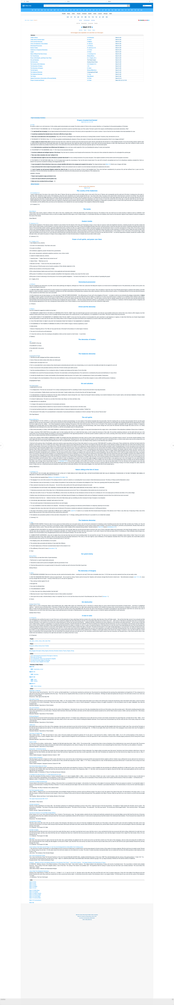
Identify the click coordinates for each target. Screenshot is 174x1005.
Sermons (81, 30)
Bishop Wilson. (90, 55)
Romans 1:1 (105, 596)
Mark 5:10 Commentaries (35, 900)
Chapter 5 (31, 20)
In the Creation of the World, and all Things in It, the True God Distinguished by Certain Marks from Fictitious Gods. (56, 847)
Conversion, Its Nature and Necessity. (38, 781)
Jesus (40, 641)
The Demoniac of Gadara (36, 66)
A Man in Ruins (34, 37)
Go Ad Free (3, 999)
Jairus (33, 641)
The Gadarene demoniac (87, 354)
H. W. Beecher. (90, 37)
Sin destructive (87, 602)
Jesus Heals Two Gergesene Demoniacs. (39, 871)
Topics (85, 30)
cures (34, 679)
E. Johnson (90, 43)
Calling (42, 650)
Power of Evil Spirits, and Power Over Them (41, 57)
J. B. (88, 66)
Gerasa (40, 645)
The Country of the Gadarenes (38, 64)
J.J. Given (89, 49)
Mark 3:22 (108, 164)
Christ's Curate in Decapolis (35, 757)
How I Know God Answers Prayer (37, 855)
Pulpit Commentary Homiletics (38, 117)
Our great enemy (87, 554)
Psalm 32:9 (100, 527)
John (43, 641)
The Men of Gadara (33, 830)
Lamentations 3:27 (111, 527)
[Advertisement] (87, 109)
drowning (34, 674)
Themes (89, 30)
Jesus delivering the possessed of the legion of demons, (44, 655)
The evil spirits (87, 417)
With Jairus (32, 838)
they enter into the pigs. (36, 657)
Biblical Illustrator (35, 184)
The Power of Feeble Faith (35, 733)
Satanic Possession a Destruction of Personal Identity (43, 78)
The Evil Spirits (34, 70)
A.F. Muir (89, 51)
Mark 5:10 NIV (32, 882)
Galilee (36, 645)
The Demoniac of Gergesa (37, 68)
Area (30, 650)
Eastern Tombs (34, 47)
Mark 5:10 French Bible (34, 896)
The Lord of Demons (34, 707)
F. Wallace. (89, 41)
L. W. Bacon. (90, 45)
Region (68, 650)
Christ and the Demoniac (36, 41)
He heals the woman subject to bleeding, (40, 660)
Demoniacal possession (87, 282)
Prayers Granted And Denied (87, 120)
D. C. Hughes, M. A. (91, 57)
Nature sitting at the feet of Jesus (87, 469)
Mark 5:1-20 (87, 188)
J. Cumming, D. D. (91, 53)
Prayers (65, 650)
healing (34, 681)
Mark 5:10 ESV (32, 885)
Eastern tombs (87, 221)
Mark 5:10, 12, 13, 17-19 (87, 122)
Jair (30, 641)
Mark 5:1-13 (32, 671)
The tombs (87, 209)
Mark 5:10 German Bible (35, 897)
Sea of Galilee (45, 645)
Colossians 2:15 (52, 548)
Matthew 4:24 (52, 477)
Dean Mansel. (90, 76)
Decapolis (31, 645)
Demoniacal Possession (36, 45)
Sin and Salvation (35, 60)
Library (93, 30)
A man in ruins (87, 615)
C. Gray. (89, 74)
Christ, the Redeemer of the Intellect (39, 43)
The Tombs (33, 76)
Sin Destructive (34, 62)
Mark (28, 20)
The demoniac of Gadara (87, 339)
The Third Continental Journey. (36, 790)
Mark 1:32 (64, 477)
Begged (34, 650)
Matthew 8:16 (59, 477)
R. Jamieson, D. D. (91, 47)
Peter (49, 641)
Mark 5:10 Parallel (33, 891)
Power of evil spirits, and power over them (87, 239)
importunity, (37, 669)
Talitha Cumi (32, 725)
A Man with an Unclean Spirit (37, 39)
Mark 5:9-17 (32, 683)
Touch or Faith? (32, 742)
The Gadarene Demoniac (36, 72)
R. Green (89, 39)
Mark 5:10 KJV (32, 888)
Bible (26, 20)
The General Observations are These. (38, 766)
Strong (72, 650)
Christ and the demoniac (87, 307)
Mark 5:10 (31, 666)
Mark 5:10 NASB (33, 886)
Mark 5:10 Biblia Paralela (35, 893)
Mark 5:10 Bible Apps (34, 890)
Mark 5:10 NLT (32, 883)
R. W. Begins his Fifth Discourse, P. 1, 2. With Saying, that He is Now (45, 774)
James (36, 641)
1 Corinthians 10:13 (62, 461)
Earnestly (51, 650)
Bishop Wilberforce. (92, 70)
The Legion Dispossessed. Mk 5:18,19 (38, 798)
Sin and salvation (87, 383)
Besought (38, 650)
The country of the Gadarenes (87, 191)
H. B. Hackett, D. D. (91, 64)
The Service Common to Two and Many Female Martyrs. (42, 812)
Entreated (56, 650)
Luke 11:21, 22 (137, 577)
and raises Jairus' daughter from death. (40, 661)
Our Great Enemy (35, 55)
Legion (32, 51)
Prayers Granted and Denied (37, 80)
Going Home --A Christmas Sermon (37, 749)
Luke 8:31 (73, 510)
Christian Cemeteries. (34, 804)
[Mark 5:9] (1, 448)
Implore (60, 650)
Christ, (36, 686)
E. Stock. (89, 68)
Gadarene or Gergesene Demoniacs (39, 49)
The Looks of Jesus (34, 699)
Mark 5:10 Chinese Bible (35, 894)
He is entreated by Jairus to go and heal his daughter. (43, 658)
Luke (46, 641)
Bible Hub (31, 902)
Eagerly (46, 650)
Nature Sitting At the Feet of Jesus (39, 53)
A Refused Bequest (34, 716)
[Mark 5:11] (172, 448)
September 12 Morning (34, 690)
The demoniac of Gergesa (87, 571)
